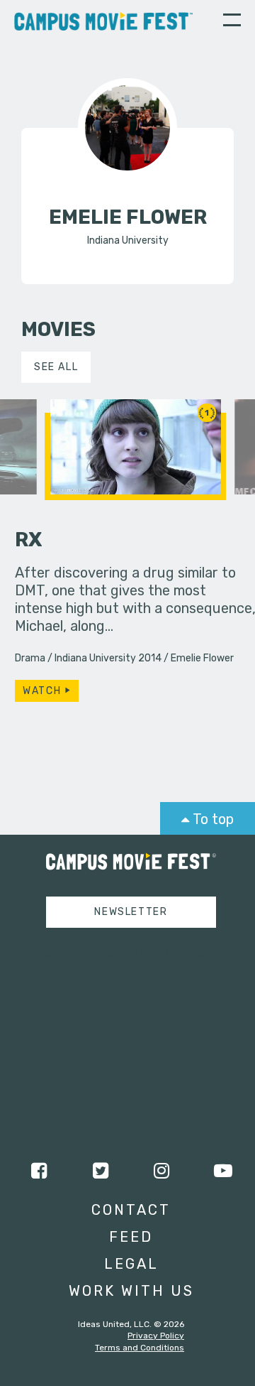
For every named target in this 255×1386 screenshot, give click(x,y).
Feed (131, 1236)
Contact (131, 1209)
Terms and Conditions (139, 1348)
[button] (232, 22)
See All (56, 367)
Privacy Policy (156, 1336)
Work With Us (131, 1290)
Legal (131, 1263)
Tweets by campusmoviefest (118, 951)
